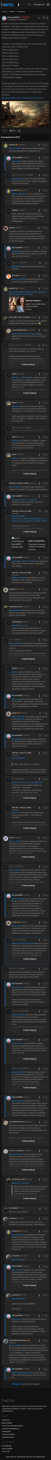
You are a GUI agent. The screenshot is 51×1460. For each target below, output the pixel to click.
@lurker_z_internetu (20, 377)
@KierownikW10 (15, 148)
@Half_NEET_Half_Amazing (23, 334)
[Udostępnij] (19, 130)
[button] (25, 114)
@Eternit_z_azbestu (20, 1183)
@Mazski (15, 251)
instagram (7, 1449)
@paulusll (16, 161)
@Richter (15, 699)
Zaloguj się (38, 4)
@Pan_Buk (16, 899)
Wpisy (12, 12)
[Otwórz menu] (48, 4)
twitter (6, 1451)
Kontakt (6, 1420)
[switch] (17, 4)
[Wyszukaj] (29, 4)
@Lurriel (15, 672)
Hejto (4, 12)
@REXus (15, 440)
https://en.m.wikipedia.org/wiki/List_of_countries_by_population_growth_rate (29, 519)
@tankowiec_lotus (20, 625)
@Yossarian (17, 1235)
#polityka (6, 98)
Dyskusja (21, 12)
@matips (16, 739)
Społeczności (8, 1434)
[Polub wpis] (47, 18)
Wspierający (8, 1437)
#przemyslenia (37, 98)
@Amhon (16, 406)
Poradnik (6, 1431)
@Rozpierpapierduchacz (22, 1372)
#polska (26, 98)
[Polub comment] (46, 145)
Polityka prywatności (12, 1426)
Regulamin (7, 1423)
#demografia (17, 98)
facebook (6, 1446)
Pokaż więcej (28, 364)
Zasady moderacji (10, 1429)
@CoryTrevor (17, 987)
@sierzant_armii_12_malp (23, 499)
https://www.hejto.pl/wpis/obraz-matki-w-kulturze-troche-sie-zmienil (27, 293)
